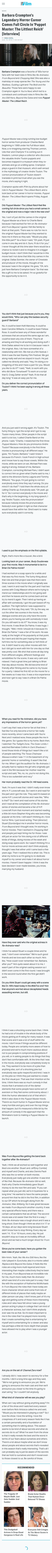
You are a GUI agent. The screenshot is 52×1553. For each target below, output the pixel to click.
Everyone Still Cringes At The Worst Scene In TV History (38, 1532)
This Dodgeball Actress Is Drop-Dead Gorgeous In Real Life (13, 1532)
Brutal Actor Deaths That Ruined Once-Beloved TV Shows (37, 1497)
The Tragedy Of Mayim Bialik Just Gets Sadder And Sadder (12, 1498)
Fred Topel (8, 38)
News (4, 11)
